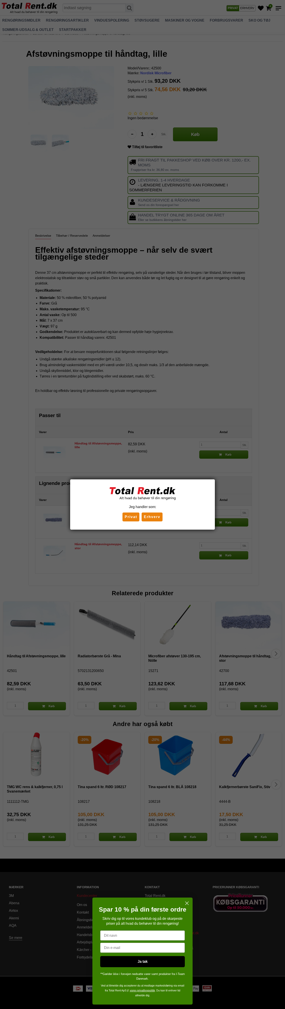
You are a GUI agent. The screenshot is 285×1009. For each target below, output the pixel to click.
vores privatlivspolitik (142, 990)
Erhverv (152, 517)
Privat (131, 517)
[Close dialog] (187, 903)
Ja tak (143, 961)
